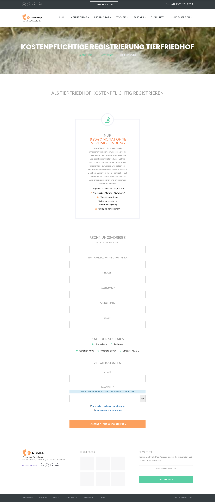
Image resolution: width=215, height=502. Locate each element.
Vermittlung (79, 17)
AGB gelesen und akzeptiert (108, 410)
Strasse (107, 272)
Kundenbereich (180, 17)
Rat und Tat (101, 17)
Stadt (107, 318)
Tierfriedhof (106, 54)
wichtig (121, 17)
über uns (43, 497)
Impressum (71, 497)
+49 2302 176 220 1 (182, 4)
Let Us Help (85, 54)
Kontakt (56, 497)
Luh (61, 17)
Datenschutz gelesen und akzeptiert (109, 406)
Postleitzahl (107, 303)
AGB (102, 497)
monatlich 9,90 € (86, 350)
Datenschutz (88, 497)
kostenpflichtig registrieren (107, 424)
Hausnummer (107, 288)
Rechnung (118, 344)
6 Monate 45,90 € (131, 350)
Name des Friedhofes (107, 242)
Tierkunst (157, 17)
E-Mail (107, 372)
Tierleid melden (104, 4)
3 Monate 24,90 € (108, 350)
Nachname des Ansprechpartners (107, 257)
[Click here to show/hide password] (143, 398)
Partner (139, 17)
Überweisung (101, 344)
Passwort (107, 387)
